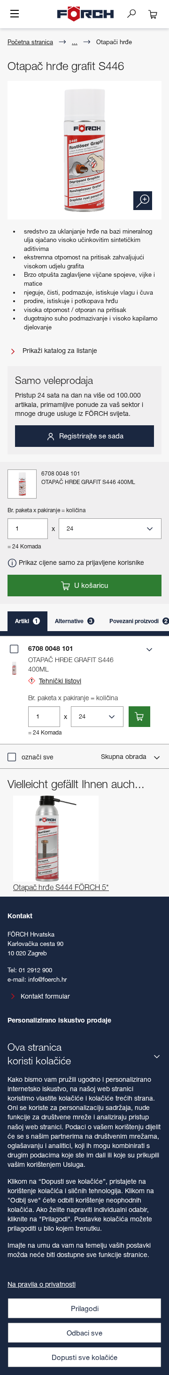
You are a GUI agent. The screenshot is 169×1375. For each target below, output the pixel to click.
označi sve (38, 757)
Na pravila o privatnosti (42, 1284)
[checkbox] (14, 649)
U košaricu (90, 585)
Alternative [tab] (73, 621)
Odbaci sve (84, 1332)
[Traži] (135, 13)
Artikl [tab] (26, 621)
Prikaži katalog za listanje (59, 350)
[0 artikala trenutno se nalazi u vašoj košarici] (153, 14)
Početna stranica (30, 42)
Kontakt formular (45, 996)
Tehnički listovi (60, 681)
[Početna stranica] (85, 14)
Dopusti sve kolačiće (84, 1357)
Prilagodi (85, 1308)
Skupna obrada (124, 756)
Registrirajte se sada (90, 435)
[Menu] (15, 14)
